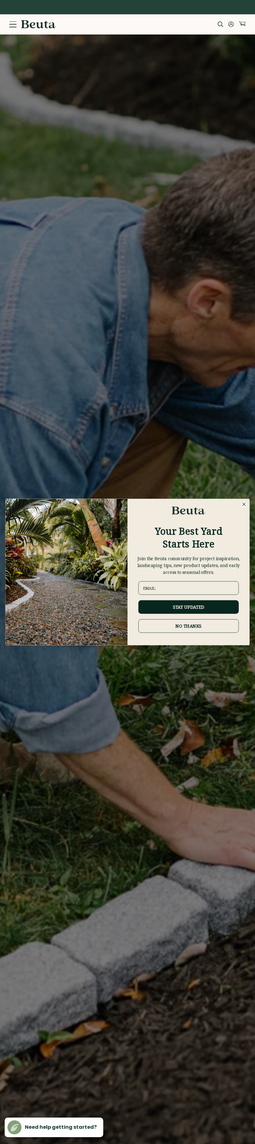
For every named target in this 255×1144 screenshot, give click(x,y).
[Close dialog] (244, 504)
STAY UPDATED (188, 607)
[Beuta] (38, 24)
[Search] (220, 24)
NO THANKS (188, 626)
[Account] (231, 24)
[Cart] (242, 23)
